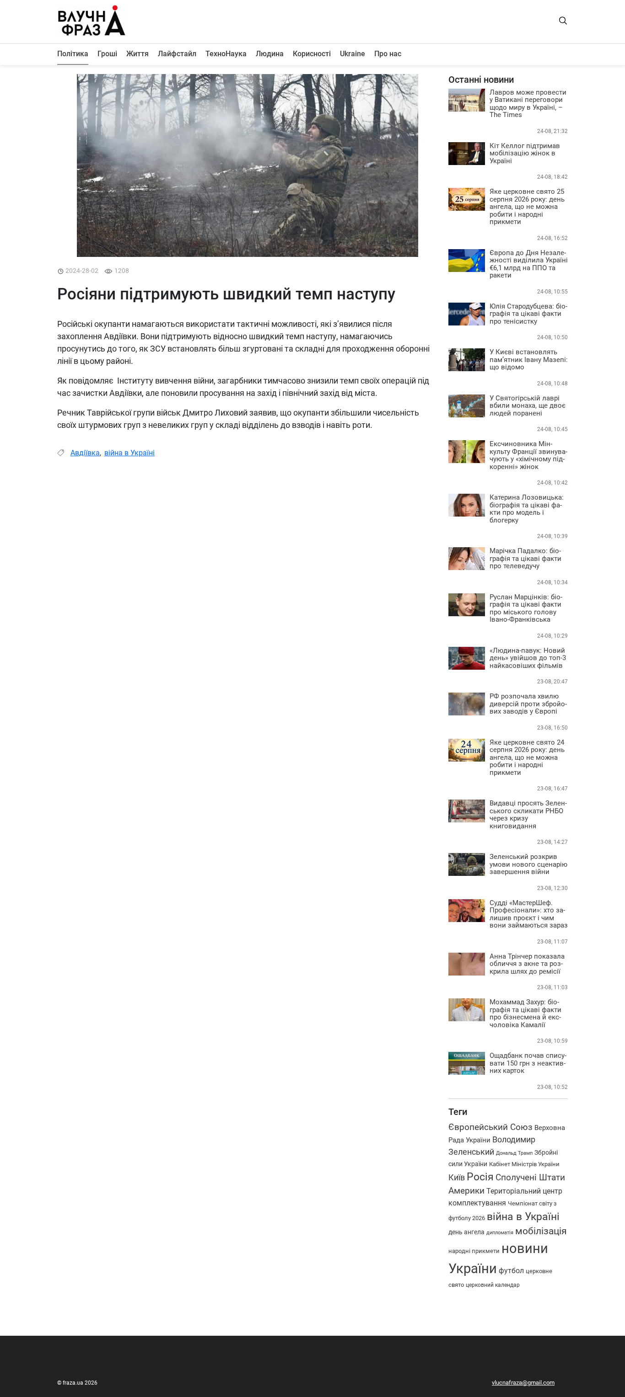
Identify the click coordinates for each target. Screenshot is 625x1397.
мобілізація (541, 1231)
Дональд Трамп (514, 1153)
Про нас (387, 53)
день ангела (466, 1232)
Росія (480, 1177)
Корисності (312, 53)
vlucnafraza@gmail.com (523, 1382)
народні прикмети (474, 1251)
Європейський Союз (490, 1127)
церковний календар (493, 1285)
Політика (72, 53)
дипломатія (499, 1233)
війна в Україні (129, 452)
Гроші (107, 53)
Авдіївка (85, 452)
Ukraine (352, 53)
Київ (456, 1177)
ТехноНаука (226, 53)
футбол (511, 1270)
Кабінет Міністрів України (524, 1164)
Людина (270, 53)
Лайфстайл (177, 53)
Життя (137, 53)
